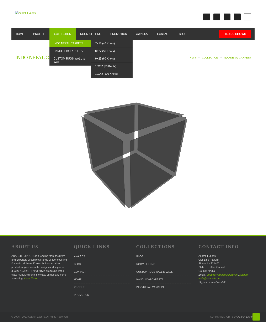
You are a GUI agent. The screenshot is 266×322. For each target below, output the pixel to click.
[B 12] (155, 146)
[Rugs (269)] (94, 168)
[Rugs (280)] (116, 161)
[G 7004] (166, 168)
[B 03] (121, 115)
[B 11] (148, 142)
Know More (30, 278)
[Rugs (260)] (105, 172)
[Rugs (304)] (129, 131)
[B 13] (163, 150)
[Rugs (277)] (102, 160)
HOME (20, 34)
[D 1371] (172, 172)
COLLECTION (62, 34)
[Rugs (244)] (161, 175)
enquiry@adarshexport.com (222, 274)
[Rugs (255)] (111, 177)
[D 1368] (166, 121)
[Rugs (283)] (95, 144)
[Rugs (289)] (87, 128)
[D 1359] (143, 114)
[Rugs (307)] (113, 127)
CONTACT (163, 34)
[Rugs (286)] (106, 141)
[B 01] (103, 119)
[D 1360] (150, 116)
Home (193, 57)
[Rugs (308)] (121, 124)
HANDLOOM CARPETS (68, 51)
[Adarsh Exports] (25, 13)
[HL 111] (135, 105)
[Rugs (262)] (121, 165)
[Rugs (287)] (99, 136)
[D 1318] (172, 145)
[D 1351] (165, 131)
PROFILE (39, 34)
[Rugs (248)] (147, 174)
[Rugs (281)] (108, 155)
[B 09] (170, 162)
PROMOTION (118, 34)
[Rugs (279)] (91, 150)
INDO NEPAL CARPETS (69, 43)
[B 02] (112, 117)
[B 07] (154, 154)
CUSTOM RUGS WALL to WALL (69, 60)
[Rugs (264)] (135, 158)
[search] (247, 17)
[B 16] (149, 134)
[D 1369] (176, 124)
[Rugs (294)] (129, 147)
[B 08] (162, 158)
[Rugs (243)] (154, 180)
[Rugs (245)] (123, 190)
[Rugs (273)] (98, 164)
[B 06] (148, 150)
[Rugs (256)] (119, 173)
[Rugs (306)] (104, 129)
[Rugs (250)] (116, 183)
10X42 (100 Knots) (106, 73)
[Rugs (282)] (101, 149)
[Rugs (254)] (147, 166)
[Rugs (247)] (139, 179)
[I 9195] (93, 121)
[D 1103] (156, 138)
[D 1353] (174, 135)
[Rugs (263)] (128, 161)
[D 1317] (164, 141)
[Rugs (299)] (129, 139)
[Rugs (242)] (147, 185)
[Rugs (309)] (129, 122)
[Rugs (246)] (131, 184)
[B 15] (142, 131)
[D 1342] (157, 128)
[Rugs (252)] (133, 174)
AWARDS (142, 34)
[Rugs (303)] (122, 133)
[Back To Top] (256, 317)
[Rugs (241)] (139, 191)
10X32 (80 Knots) (105, 66)
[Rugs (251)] (125, 178)
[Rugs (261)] (113, 168)
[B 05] (142, 147)
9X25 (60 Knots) (105, 58)
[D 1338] (143, 123)
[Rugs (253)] (140, 170)
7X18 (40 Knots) (105, 43)
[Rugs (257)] (126, 169)
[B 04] (128, 113)
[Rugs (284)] (89, 139)
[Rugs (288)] (93, 132)
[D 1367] (158, 118)
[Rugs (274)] (93, 159)
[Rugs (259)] (141, 161)
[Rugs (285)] (115, 148)
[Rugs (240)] (130, 197)
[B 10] (142, 139)
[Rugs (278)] (96, 154)
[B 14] (171, 154)
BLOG (182, 34)
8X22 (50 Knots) (105, 51)
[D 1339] (149, 126)
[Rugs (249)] (154, 170)
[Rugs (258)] (134, 165)
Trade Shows (235, 34)
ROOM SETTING (90, 34)
